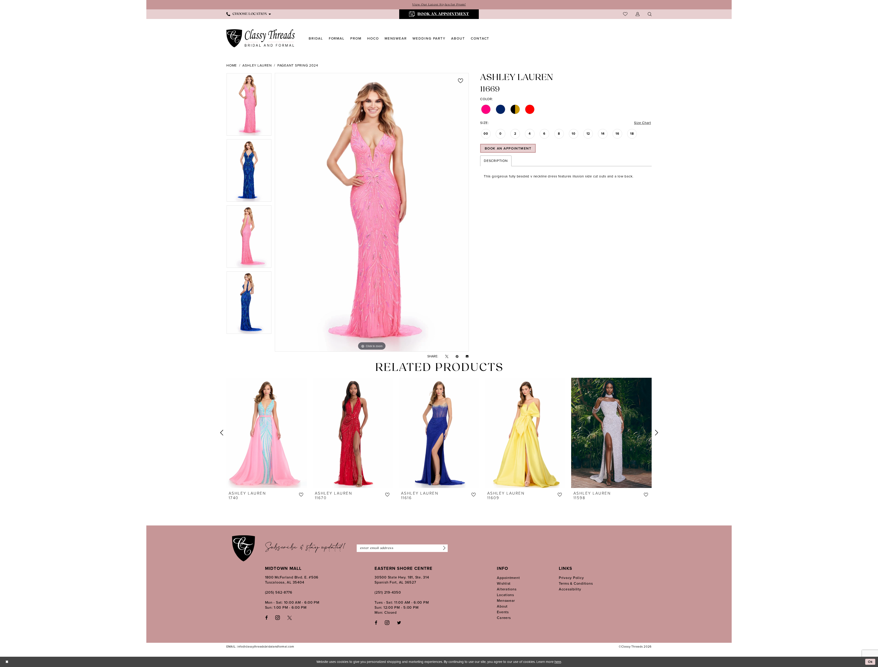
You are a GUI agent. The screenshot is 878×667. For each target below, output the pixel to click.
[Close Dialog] (7, 662)
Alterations (506, 589)
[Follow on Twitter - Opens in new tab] (399, 622)
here (557, 661)
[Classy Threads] (260, 38)
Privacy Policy (571, 577)
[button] (638, 14)
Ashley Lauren (257, 65)
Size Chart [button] (642, 122)
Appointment (508, 577)
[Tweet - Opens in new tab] (447, 356)
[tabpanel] (249, 106)
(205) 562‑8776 (278, 592)
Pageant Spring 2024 (297, 65)
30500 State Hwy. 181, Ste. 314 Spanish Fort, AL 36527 (402, 580)
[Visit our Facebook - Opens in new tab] (266, 617)
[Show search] (650, 14)
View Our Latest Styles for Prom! (439, 4)
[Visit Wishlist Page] (625, 14)
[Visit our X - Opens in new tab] (289, 617)
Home (231, 65)
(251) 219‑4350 (388, 592)
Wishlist (504, 583)
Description (496, 160)
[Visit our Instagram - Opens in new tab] (277, 617)
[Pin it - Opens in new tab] (457, 356)
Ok (870, 661)
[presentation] (266, 433)
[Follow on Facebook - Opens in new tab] (376, 622)
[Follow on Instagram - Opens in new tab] (387, 622)
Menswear (506, 600)
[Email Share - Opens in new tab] (467, 356)
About (502, 606)
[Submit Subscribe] (443, 548)
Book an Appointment (508, 148)
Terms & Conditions (576, 583)
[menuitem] (248, 14)
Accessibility (570, 589)
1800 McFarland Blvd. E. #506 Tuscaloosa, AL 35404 (292, 580)
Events (503, 612)
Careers (504, 617)
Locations (505, 594)
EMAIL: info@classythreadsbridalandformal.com (260, 646)
